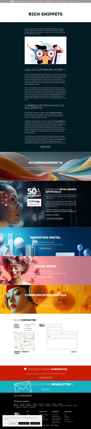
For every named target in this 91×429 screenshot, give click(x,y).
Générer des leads (45, 248)
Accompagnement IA (49, 1)
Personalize (13, 423)
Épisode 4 (41, 404)
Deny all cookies (24, 423)
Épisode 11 (35, 405)
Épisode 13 (49, 405)
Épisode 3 (35, 404)
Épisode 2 (28, 404)
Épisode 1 (22, 404)
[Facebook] (70, 421)
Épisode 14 (55, 405)
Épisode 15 (62, 405)
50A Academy (54, 414)
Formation (58, 1)
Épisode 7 (60, 404)
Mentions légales (54, 425)
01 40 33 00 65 (29, 330)
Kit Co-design (67, 417)
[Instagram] (68, 421)
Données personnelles (44, 425)
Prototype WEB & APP (56, 419)
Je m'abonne (45, 389)
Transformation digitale (43, 419)
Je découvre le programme (54, 218)
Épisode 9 (22, 405)
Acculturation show (55, 416)
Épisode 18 (18, 407)
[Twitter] (67, 421)
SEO (38, 84)
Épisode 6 (54, 404)
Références (65, 1)
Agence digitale (45, 146)
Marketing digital (39, 1)
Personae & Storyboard (56, 417)
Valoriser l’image (45, 306)
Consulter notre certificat (52, 214)
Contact (77, 1)
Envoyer (73, 351)
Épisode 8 (16, 405)
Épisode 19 (25, 407)
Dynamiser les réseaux (45, 277)
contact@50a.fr (29, 328)
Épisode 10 (29, 405)
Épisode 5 (47, 404)
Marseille (17, 351)
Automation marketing (56, 422)
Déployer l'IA (45, 172)
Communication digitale (20, 1)
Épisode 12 (42, 405)
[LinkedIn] (65, 421)
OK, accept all (35, 423)
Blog (65, 414)
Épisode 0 (16, 404)
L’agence (72, 1)
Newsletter (67, 419)
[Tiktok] (72, 421)
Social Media (30, 1)
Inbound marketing (55, 421)
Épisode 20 (32, 407)
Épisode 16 (69, 405)
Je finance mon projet (45, 377)
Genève (17, 353)
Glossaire (66, 416)
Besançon (25, 351)
